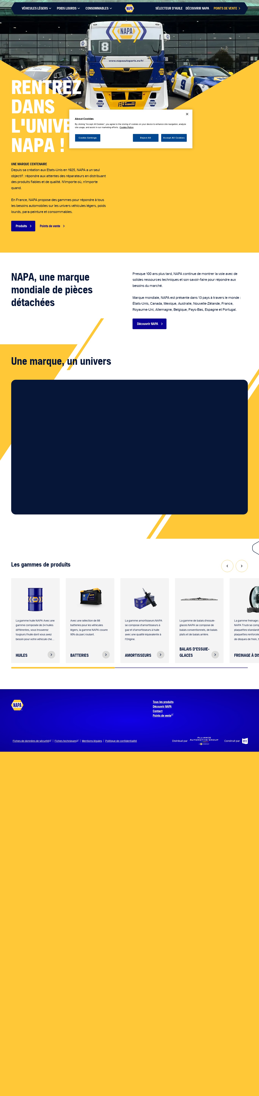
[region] (130, 129)
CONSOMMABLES (97, 8)
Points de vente (50, 226)
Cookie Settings (88, 137)
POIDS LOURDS (66, 8)
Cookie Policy (126, 127)
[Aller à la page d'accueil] (129, 8)
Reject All (145, 137)
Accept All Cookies (173, 137)
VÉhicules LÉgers (35, 8)
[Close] (187, 114)
